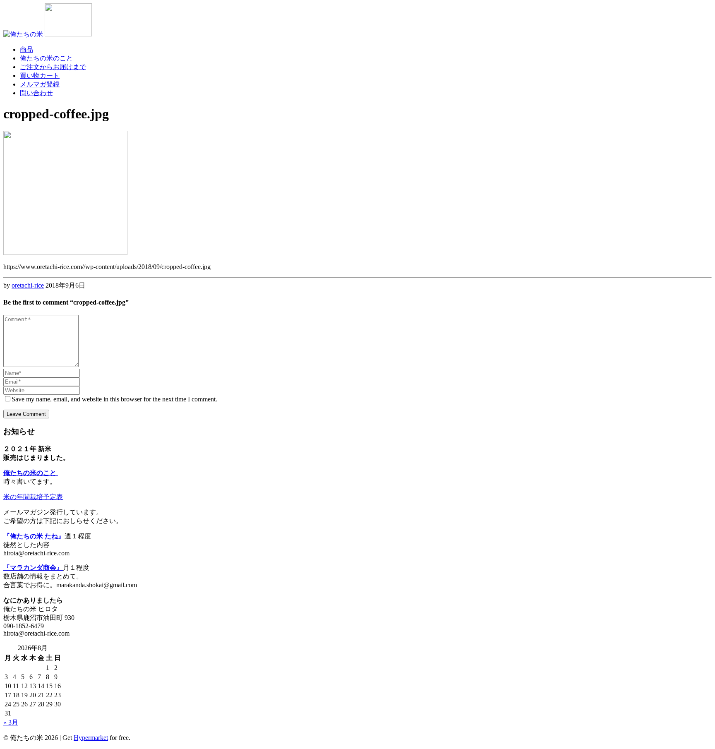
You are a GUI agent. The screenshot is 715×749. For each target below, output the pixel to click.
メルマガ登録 (40, 84)
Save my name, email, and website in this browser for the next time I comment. (114, 399)
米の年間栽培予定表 (33, 496)
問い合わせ (36, 92)
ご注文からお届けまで (53, 66)
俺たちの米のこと (46, 58)
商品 (26, 49)
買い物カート (40, 75)
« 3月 (10, 722)
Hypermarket (91, 737)
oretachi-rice (28, 285)
